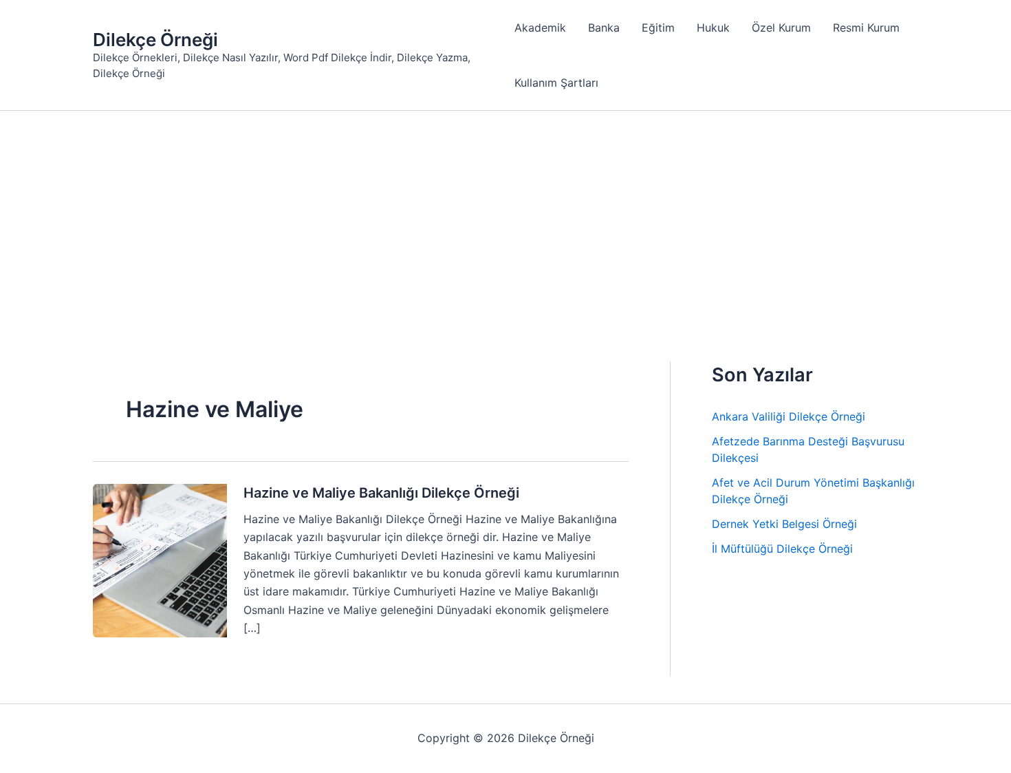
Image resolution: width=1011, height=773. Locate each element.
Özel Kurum (781, 27)
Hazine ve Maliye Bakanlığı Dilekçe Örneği (381, 493)
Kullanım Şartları (556, 82)
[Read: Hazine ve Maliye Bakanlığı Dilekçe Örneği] (160, 559)
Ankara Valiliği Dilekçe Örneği (788, 416)
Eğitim (658, 27)
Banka (604, 27)
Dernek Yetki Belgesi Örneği (784, 524)
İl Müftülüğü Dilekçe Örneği (782, 548)
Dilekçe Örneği (155, 39)
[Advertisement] (505, 214)
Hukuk (713, 27)
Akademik (540, 27)
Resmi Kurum (866, 27)
